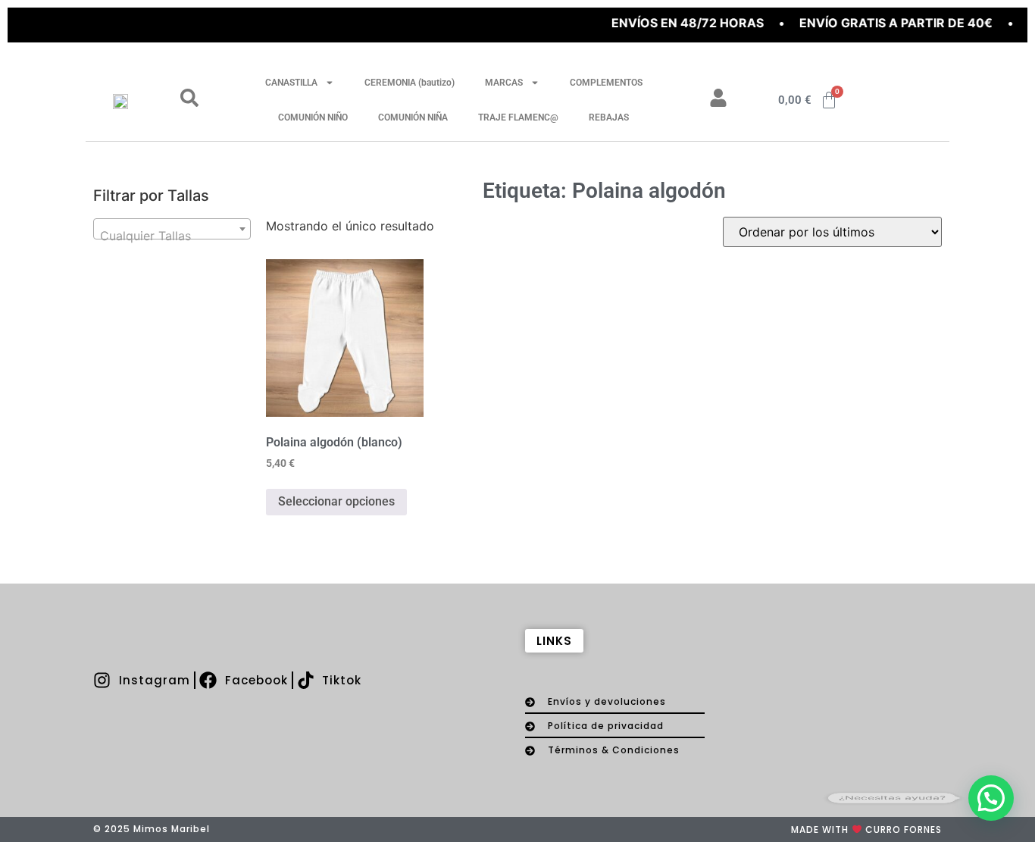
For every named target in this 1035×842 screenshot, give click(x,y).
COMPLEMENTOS (606, 82)
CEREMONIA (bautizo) (409, 82)
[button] (991, 798)
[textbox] (172, 235)
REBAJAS (609, 117)
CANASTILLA (291, 82)
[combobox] (172, 228)
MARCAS (504, 82)
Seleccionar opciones (336, 501)
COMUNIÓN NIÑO (313, 117)
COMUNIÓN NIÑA (413, 117)
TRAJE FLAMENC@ (518, 117)
